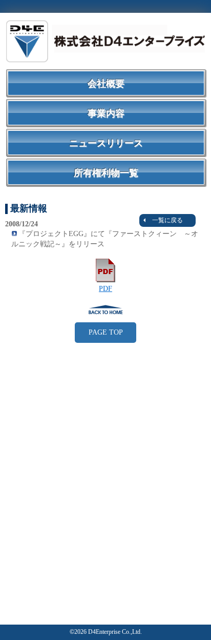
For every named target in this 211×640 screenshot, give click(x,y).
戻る (105, 309)
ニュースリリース (106, 143)
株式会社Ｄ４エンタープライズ (105, 41)
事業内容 (106, 113)
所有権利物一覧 (106, 173)
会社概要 (106, 84)
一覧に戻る (167, 220)
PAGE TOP (106, 332)
